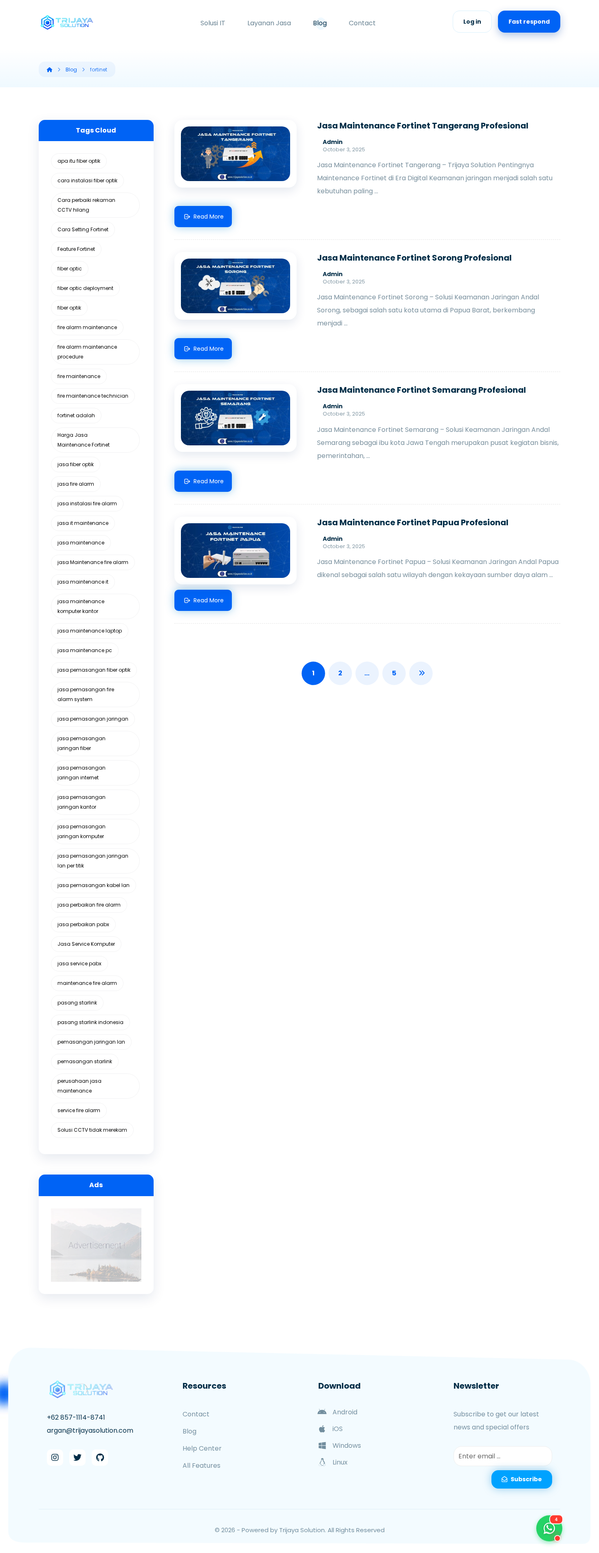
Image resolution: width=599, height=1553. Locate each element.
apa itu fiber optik (78, 160)
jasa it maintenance (82, 523)
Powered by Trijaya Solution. (284, 1530)
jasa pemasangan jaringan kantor (81, 802)
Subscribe (526, 1479)
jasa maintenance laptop (89, 630)
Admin (333, 141)
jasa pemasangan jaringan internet (81, 772)
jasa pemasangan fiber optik (93, 669)
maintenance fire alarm (87, 983)
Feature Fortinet (76, 249)
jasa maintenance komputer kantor (80, 606)
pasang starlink (77, 1002)
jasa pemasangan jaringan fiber (81, 743)
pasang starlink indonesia (90, 1022)
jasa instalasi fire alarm (87, 503)
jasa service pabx (79, 963)
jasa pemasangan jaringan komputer (81, 831)
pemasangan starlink (84, 1061)
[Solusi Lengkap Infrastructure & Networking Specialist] (67, 22)
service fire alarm (78, 1110)
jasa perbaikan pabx (83, 924)
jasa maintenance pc (84, 650)
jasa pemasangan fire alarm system (85, 694)
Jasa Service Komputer (86, 943)
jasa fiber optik (75, 464)
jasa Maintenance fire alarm (92, 562)
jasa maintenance (80, 542)
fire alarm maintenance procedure (87, 351)
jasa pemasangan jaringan (92, 718)
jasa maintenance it (82, 581)
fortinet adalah (76, 415)
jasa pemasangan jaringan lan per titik (92, 860)
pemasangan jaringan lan (91, 1041)
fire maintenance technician (92, 395)
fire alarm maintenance (87, 327)
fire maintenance (78, 376)
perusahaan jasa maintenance (79, 1085)
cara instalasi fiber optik (87, 180)
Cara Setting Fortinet (82, 229)
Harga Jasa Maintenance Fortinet (83, 439)
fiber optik (69, 307)
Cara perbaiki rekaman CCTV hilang (86, 205)
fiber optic (69, 268)
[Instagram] (55, 1457)
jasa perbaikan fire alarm (89, 904)
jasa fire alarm (75, 483)
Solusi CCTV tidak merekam (92, 1129)
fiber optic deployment (85, 288)
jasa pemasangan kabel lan (93, 885)
